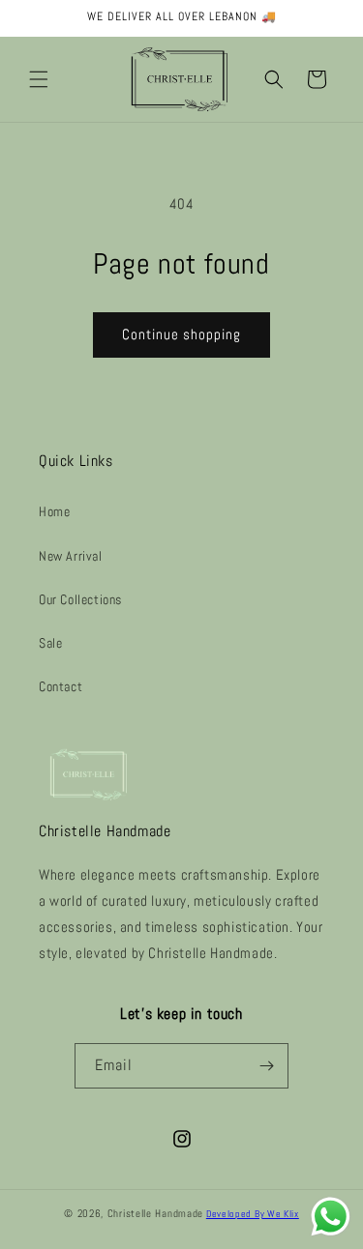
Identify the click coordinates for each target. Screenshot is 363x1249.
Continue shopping (181, 334)
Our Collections (80, 599)
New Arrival (71, 556)
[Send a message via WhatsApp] (330, 1216)
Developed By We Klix (252, 1213)
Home (54, 511)
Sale (50, 643)
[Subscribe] (266, 1066)
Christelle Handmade (155, 1213)
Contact (60, 686)
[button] (38, 79)
